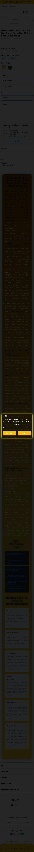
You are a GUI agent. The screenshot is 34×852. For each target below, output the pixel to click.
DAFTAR (9, 433)
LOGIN (24, 433)
